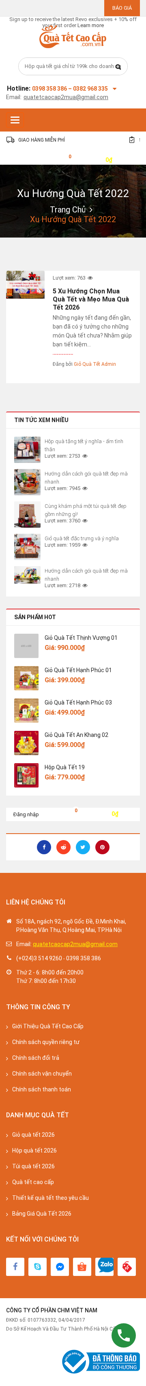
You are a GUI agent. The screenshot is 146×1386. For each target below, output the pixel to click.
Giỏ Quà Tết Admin (95, 364)
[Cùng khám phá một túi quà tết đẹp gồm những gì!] (27, 514)
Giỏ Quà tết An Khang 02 (76, 735)
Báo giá (122, 8)
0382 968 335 (90, 88)
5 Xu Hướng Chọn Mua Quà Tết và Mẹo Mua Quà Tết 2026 (91, 299)
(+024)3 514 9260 (39, 958)
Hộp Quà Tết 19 (65, 767)
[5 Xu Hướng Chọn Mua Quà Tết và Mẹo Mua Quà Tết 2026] (25, 285)
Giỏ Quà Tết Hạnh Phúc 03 (78, 702)
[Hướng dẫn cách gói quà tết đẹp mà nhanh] (27, 575)
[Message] (60, 1267)
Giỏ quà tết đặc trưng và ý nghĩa (82, 538)
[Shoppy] (82, 1267)
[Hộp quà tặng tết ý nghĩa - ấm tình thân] (27, 450)
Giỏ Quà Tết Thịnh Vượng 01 (81, 638)
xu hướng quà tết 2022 (73, 193)
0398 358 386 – (52, 88)
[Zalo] (104, 1267)
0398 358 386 (83, 958)
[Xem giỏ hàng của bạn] (64, 159)
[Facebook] (15, 1267)
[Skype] (37, 1267)
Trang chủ (68, 209)
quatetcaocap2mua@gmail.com (66, 97)
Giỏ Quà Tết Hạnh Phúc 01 (78, 670)
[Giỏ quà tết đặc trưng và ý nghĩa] (27, 547)
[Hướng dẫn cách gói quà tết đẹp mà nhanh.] (27, 482)
